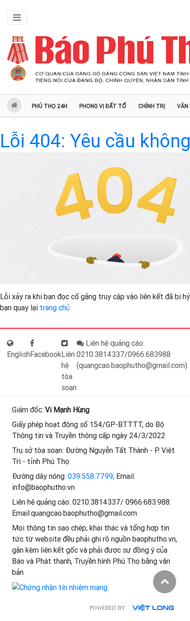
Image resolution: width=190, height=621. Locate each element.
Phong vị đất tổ (102, 106)
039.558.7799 (90, 476)
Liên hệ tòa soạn (69, 371)
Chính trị (151, 106)
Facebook (45, 354)
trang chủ (55, 307)
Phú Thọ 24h (49, 106)
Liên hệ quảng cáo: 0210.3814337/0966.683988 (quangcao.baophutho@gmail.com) (132, 354)
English (18, 354)
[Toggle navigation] (17, 17)
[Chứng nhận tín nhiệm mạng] (59, 587)
